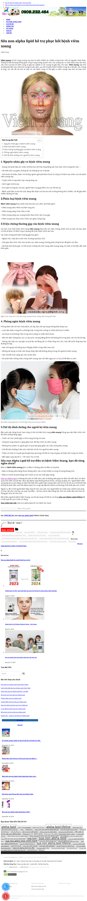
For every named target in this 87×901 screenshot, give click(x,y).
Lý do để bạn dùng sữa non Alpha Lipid (13, 709)
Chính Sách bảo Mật (37, 889)
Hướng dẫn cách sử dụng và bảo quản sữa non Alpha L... (19, 758)
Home (8, 19)
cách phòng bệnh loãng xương (69, 829)
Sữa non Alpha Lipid (9, 478)
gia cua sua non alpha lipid (48, 832)
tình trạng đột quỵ (72, 848)
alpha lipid (19, 532)
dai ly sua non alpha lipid (30, 832)
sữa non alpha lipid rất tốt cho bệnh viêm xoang (33, 541)
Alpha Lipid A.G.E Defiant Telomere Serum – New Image (21, 624)
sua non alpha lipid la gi (27, 844)
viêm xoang (72, 541)
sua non (32, 838)
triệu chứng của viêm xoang (58, 541)
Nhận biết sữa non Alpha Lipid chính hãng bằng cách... (19, 776)
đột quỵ (41, 850)
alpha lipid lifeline (30, 532)
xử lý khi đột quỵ (32, 850)
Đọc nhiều (20, 720)
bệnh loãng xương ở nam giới (9, 829)
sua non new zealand (47, 846)
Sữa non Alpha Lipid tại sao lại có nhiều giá (14, 705)
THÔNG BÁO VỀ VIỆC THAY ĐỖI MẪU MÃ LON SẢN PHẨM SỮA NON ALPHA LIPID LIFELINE (31, 591)
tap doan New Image (58, 848)
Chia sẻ (9, 31)
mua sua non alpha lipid (32, 834)
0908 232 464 (9, 515)
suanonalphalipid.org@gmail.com (17, 872)
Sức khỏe (9, 28)
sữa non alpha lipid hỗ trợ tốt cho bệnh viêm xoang (54, 538)
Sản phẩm (10, 24)
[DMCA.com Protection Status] (10, 874)
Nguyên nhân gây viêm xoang (37, 535)
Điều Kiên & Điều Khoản (38, 886)
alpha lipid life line (38, 827)
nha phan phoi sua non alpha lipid (71, 836)
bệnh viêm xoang (42, 532)
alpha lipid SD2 (77, 827)
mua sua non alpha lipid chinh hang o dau (59, 834)
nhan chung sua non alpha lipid (17, 836)
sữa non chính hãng (43, 848)
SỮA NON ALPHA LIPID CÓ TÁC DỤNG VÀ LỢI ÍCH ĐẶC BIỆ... (21, 741)
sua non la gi (16, 846)
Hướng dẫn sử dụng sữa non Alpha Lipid (13, 702)
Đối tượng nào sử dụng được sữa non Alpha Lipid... (18, 794)
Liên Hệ (9, 33)
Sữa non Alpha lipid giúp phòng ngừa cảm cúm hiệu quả (21, 657)
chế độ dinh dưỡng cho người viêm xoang (14, 535)
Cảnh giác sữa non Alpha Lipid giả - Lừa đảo (14, 691)
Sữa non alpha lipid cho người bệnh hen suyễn (15, 560)
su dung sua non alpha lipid (65, 846)
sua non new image (30, 846)
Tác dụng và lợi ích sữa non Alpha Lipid (13, 695)
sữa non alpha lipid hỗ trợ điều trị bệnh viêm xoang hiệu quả (19, 538)
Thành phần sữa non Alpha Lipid (11, 698)
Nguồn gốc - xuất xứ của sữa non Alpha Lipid (15, 716)
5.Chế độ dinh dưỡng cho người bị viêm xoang (21, 155)
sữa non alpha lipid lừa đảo (24, 848)
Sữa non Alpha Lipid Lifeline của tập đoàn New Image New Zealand (24, 5)
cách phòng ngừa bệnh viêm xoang (60, 532)
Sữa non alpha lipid (13, 22)
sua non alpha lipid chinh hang (21, 840)
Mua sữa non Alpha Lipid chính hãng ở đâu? (14, 684)
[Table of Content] (39, 140)
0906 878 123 (13, 867)
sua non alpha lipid (53, 535)
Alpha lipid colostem (24, 827)
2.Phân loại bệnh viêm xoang (14, 146)
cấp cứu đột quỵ (15, 831)
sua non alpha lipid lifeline (9, 541)
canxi (21, 829)
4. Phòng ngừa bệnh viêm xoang (15, 152)
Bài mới (20, 725)
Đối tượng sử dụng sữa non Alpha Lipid (13, 712)
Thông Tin (10, 26)
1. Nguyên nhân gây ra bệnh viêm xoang (18, 143)
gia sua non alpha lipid (66, 832)
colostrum (29, 829)
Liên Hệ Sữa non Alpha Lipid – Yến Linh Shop (18, 3)
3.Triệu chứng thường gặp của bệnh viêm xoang (21, 149)
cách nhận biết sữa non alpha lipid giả (46, 829)
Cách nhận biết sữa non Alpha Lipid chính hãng (15, 688)
